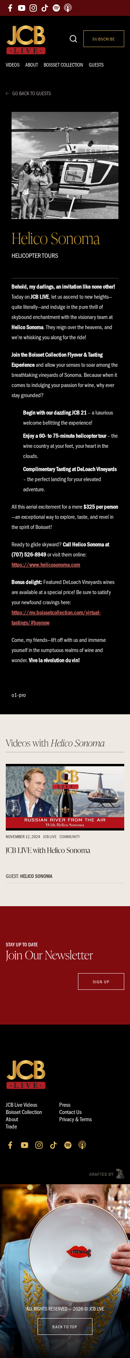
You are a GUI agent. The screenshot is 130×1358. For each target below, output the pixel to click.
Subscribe (103, 39)
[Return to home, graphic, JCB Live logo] (26, 40)
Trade (11, 1126)
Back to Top (64, 1326)
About (31, 64)
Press (64, 1104)
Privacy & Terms (75, 1119)
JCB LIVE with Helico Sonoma (48, 850)
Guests (96, 64)
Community (70, 836)
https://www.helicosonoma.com (46, 564)
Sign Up (101, 981)
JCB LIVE (50, 836)
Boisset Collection (63, 64)
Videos (13, 64)
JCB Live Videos (21, 1104)
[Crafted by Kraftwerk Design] (107, 1173)
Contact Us (70, 1111)
